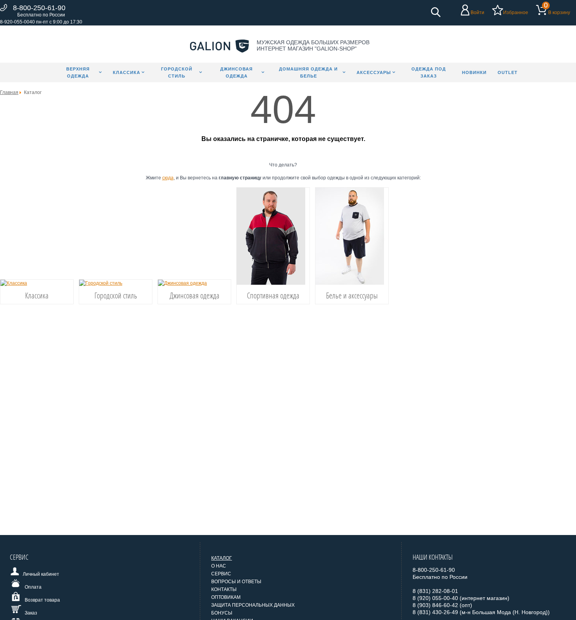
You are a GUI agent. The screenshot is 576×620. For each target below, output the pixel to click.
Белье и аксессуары (352, 295)
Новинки (474, 72)
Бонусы (221, 613)
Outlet (508, 72)
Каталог (221, 558)
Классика (126, 72)
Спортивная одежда (273, 295)
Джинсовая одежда (236, 72)
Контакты (224, 589)
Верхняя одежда (78, 72)
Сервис (221, 574)
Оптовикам (226, 597)
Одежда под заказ (428, 72)
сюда (168, 178)
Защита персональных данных (253, 605)
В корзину (559, 12)
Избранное (515, 12)
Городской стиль (176, 72)
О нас (218, 566)
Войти (477, 12)
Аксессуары (374, 72)
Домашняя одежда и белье (308, 72)
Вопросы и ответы (236, 581)
